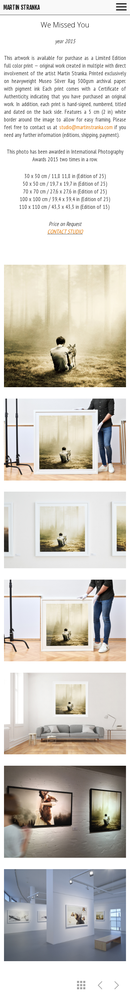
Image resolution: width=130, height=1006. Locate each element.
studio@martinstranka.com (86, 127)
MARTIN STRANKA (21, 7)
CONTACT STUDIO (65, 231)
